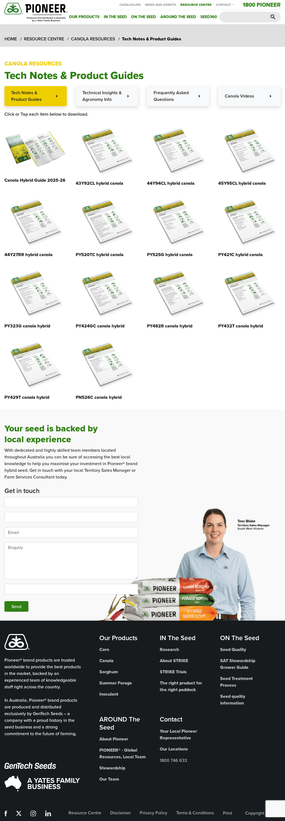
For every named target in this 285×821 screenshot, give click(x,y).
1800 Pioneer (262, 5)
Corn (104, 649)
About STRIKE (174, 660)
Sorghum (108, 672)
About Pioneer (113, 739)
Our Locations (174, 749)
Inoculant (108, 694)
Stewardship (112, 768)
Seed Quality (233, 649)
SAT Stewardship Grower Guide (237, 664)
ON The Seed (239, 637)
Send (16, 606)
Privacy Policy (153, 813)
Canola (106, 660)
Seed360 (208, 17)
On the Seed (143, 17)
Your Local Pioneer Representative (178, 734)
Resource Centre (196, 4)
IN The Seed (178, 637)
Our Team (109, 779)
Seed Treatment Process (236, 681)
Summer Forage (115, 683)
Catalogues (130, 4)
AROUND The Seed (119, 723)
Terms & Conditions (195, 813)
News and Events (160, 4)
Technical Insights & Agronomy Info (102, 96)
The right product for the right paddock (181, 686)
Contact (223, 4)
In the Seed (115, 17)
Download (35, 156)
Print (227, 813)
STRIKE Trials (173, 672)
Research (169, 649)
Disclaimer (120, 813)
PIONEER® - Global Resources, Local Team (122, 753)
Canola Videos (239, 96)
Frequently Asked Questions (171, 96)
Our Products (84, 17)
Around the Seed (178, 17)
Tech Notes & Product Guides (26, 96)
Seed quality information (232, 699)
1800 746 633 (173, 760)
